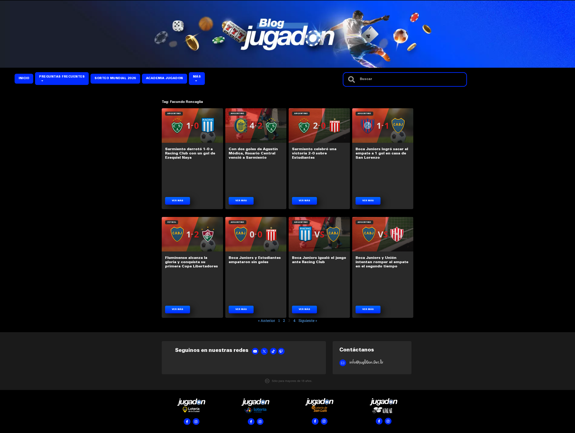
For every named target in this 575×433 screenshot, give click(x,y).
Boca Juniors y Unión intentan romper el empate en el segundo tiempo (382, 262)
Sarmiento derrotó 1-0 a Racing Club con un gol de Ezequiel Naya (190, 153)
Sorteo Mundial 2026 (115, 78)
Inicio (24, 78)
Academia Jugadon (164, 78)
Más (197, 77)
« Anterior (266, 320)
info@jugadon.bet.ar (366, 362)
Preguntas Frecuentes (62, 77)
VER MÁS (177, 201)
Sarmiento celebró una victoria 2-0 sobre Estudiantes (314, 153)
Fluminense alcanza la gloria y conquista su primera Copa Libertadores (191, 262)
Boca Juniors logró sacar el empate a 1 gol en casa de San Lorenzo (382, 153)
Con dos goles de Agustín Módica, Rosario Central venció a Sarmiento (253, 153)
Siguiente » (308, 320)
